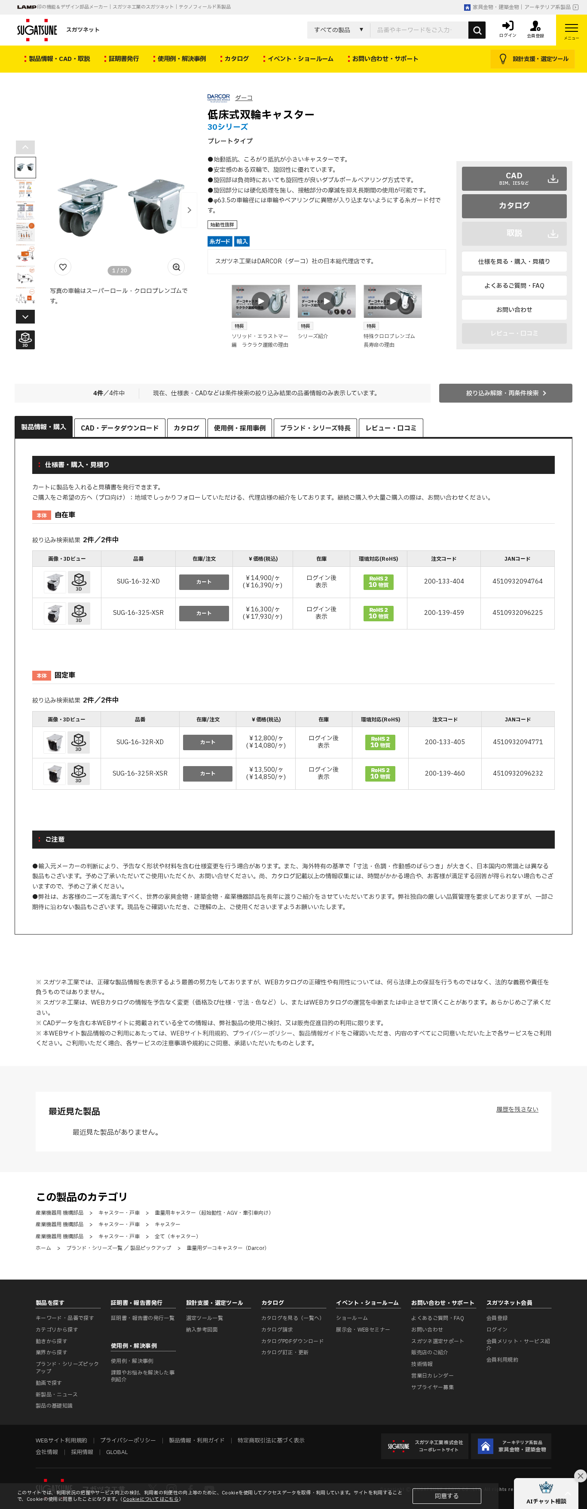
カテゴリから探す (57, 1330)
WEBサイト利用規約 (198, 1033)
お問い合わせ (514, 310)
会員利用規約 (502, 1360)
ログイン (497, 1330)
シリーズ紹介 (313, 336)
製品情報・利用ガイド (197, 1440)
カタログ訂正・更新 (285, 1352)
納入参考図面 (202, 1330)
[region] (293, 590)
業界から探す (51, 1352)
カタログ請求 (277, 1330)
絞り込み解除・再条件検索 (502, 393)
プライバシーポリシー (262, 1033)
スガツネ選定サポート (438, 1341)
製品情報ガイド (320, 1033)
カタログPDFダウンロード (292, 1341)
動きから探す (51, 1341)
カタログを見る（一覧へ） (293, 1318)
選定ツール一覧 (204, 1318)
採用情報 (82, 1452)
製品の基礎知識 (54, 1406)
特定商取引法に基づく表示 (271, 1440)
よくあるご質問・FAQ (514, 285)
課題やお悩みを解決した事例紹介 (142, 1376)
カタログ (514, 206)
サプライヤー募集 (432, 1387)
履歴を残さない (517, 1109)
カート (204, 582)
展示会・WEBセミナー (363, 1330)
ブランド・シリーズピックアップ (67, 1367)
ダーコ (244, 98)
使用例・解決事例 (132, 1361)
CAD (514, 178)
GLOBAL (117, 1452)
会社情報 (47, 1452)
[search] (477, 30)
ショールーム (352, 1318)
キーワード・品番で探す (65, 1318)
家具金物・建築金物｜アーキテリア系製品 (522, 7)
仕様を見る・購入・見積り (514, 261)
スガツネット (83, 30)
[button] (189, 210)
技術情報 (421, 1364)
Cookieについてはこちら (151, 1499)
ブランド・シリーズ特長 (315, 429)
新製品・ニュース (57, 1395)
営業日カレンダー (432, 1376)
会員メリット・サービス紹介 (518, 1345)
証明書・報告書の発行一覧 (142, 1318)
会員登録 (497, 1318)
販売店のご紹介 (430, 1352)
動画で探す (49, 1383)
